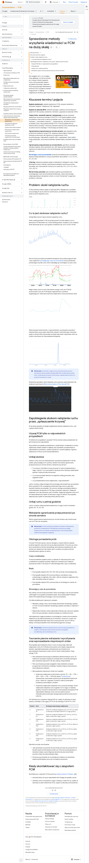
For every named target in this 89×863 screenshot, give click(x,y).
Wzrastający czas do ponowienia (40, 155)
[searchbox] (11, 16)
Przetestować (66, 676)
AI (40, 11)
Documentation (8, 7)
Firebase (31, 32)
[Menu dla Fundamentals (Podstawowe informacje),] (36, 11)
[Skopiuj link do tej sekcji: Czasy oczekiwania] (46, 556)
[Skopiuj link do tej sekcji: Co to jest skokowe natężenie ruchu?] (69, 213)
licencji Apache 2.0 (56, 799)
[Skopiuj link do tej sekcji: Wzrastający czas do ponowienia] (57, 589)
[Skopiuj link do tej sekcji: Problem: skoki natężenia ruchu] (70, 185)
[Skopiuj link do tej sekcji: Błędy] (35, 569)
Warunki (27, 859)
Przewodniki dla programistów (33, 816)
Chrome (27, 844)
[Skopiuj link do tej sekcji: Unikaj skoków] (46, 457)
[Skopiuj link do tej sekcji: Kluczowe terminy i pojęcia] (64, 100)
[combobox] (34, 2)
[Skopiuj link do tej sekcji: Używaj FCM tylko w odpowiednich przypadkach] (44, 436)
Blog (64, 2)
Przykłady (28, 822)
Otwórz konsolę (73, 2)
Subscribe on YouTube (51, 827)
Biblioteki (27, 824)
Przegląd (4, 11)
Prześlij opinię (72, 39)
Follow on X (48, 824)
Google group (68, 822)
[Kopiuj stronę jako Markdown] (56, 47)
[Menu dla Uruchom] (67, 11)
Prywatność (35, 859)
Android (27, 841)
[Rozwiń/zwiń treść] (40, 53)
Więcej (20, 2)
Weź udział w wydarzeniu (52, 829)
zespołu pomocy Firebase (65, 774)
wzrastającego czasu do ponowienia (51, 261)
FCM (19, 7)
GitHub (27, 827)
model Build (50, 11)
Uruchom (62, 11)
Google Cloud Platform (31, 849)
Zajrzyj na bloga (49, 818)
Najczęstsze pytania (70, 830)
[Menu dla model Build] (56, 11)
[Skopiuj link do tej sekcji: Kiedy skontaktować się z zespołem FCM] (36, 770)
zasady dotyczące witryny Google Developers (46, 801)
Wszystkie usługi (29, 852)
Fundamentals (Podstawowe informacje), (22, 11)
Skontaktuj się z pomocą (71, 816)
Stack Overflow (69, 819)
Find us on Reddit (49, 821)
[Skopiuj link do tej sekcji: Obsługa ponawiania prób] (58, 539)
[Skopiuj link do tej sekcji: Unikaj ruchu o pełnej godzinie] (62, 502)
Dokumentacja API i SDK (32, 819)
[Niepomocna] (77, 32)
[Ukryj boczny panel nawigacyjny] (21, 860)
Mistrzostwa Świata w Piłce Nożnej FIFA (56, 384)
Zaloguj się (84, 2)
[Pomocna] (75, 32)
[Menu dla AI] (43, 11)
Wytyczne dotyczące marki (72, 827)
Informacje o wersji (70, 824)
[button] (10, 30)
